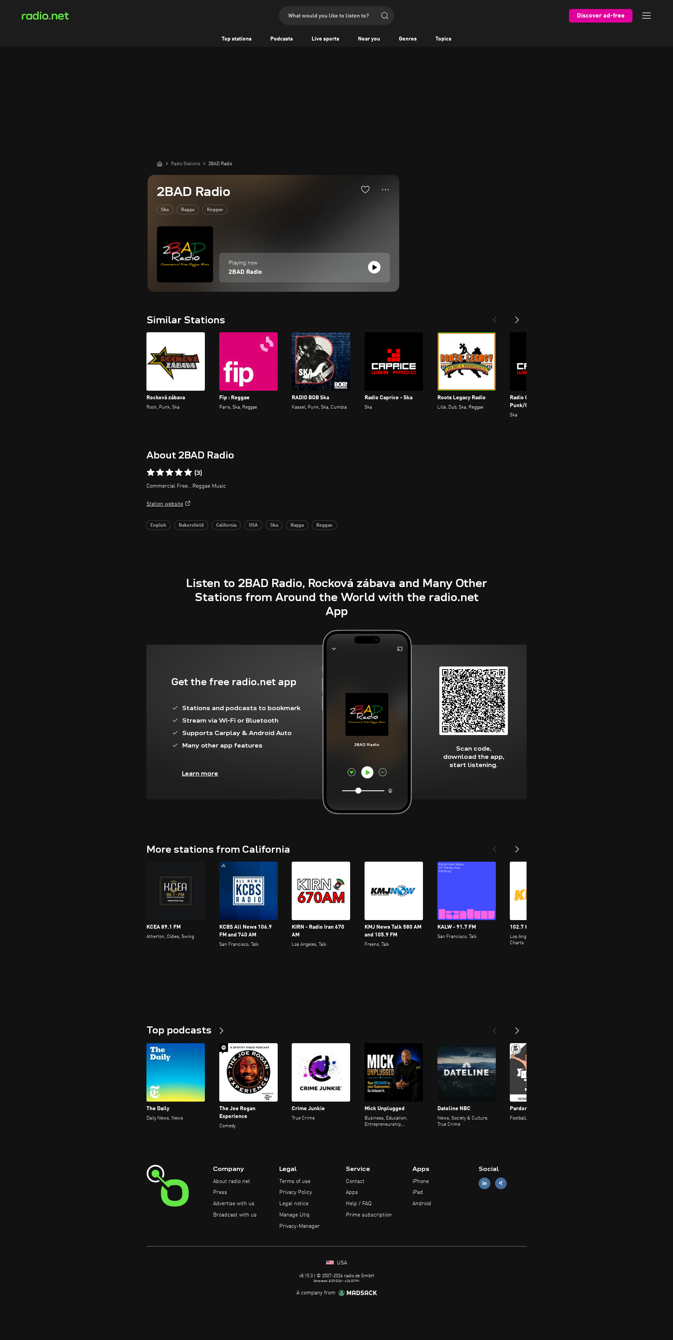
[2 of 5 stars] (160, 472)
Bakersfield (191, 525)
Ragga (187, 210)
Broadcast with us (235, 1215)
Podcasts (281, 39)
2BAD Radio (245, 272)
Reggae (215, 210)
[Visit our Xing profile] (501, 1183)
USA (253, 525)
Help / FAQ (359, 1203)
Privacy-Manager (299, 1226)
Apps (352, 1192)
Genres (408, 39)
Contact (355, 1181)
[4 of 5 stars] (178, 472)
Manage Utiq (294, 1215)
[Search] (384, 15)
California (226, 525)
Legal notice (293, 1203)
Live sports (325, 39)
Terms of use (294, 1181)
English (158, 525)
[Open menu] (646, 15)
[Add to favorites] (365, 189)
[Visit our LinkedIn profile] (484, 1183)
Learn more (200, 773)
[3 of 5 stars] (169, 472)
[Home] (160, 163)
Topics (443, 39)
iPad (417, 1192)
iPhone (420, 1181)
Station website (164, 504)
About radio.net (231, 1181)
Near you (369, 39)
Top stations (237, 39)
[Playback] (374, 267)
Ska (165, 210)
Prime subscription (369, 1215)
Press (220, 1192)
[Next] (517, 316)
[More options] (385, 189)
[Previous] (494, 316)
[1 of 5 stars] (150, 472)
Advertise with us (233, 1203)
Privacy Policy (295, 1192)
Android (421, 1203)
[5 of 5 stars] (188, 472)
